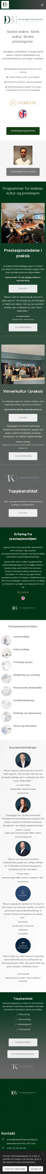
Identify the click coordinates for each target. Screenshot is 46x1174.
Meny (42, 4)
